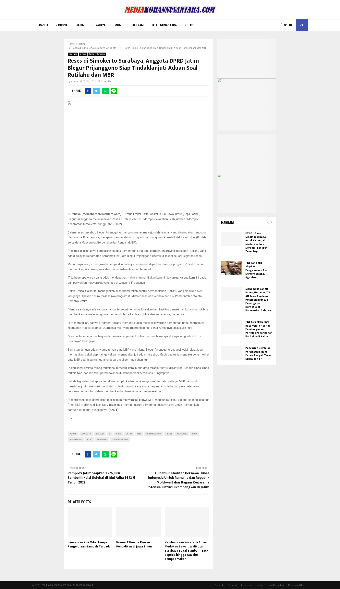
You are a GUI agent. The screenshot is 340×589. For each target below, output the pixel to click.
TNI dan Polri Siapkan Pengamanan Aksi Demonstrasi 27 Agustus (256, 270)
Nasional (62, 25)
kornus (74, 81)
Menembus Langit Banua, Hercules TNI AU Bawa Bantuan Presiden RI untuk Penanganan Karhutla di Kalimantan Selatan (258, 300)
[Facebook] (282, 25)
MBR (139, 434)
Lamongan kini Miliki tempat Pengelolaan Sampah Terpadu (89, 544)
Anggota (86, 434)
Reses (169, 434)
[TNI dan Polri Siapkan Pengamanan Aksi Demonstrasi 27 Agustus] (231, 268)
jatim (129, 434)
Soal (89, 439)
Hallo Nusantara (164, 25)
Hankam (138, 25)
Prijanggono (153, 434)
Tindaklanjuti (120, 439)
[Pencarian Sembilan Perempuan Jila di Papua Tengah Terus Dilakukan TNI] (231, 353)
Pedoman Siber (296, 585)
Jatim (80, 25)
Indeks (189, 25)
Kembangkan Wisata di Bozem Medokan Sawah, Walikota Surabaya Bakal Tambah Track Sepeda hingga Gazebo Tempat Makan (187, 550)
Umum (117, 25)
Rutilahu (182, 434)
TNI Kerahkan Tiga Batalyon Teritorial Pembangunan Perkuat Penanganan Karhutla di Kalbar (258, 329)
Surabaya (98, 25)
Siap (194, 434)
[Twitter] (286, 25)
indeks (83, 54)
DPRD (118, 434)
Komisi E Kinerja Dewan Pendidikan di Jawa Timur (134, 544)
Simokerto (76, 439)
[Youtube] (291, 25)
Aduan (73, 434)
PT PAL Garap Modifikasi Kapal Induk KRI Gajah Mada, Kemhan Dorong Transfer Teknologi (256, 242)
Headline (73, 54)
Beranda (42, 25)
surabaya (102, 439)
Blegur (100, 434)
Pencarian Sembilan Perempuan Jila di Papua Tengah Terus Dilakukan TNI (258, 353)
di (110, 434)
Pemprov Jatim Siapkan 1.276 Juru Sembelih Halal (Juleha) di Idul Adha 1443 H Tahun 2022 (101, 478)
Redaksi (232, 585)
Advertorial (246, 585)
